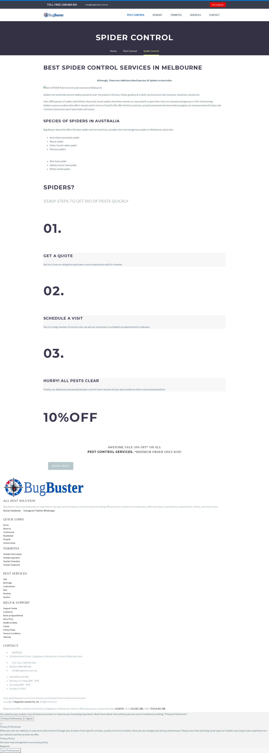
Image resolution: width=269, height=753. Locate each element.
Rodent (157, 15)
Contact (214, 15)
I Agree (29, 718)
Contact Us (8, 612)
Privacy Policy (9, 630)
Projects (6, 539)
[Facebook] (120, 4)
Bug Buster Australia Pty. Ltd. (26, 702)
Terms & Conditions (11, 633)
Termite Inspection (11, 557)
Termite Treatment (11, 565)
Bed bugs (7, 583)
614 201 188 (137, 708)
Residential (8, 535)
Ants (5, 579)
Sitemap (7, 637)
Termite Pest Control (12, 554)
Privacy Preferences (11, 718)
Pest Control (136, 15)
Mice (5, 590)
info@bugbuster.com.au (97, 4)
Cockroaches (9, 586)
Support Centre (10, 608)
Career (6, 626)
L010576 (119, 708)
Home (6, 525)
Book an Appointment (13, 615)
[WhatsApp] (125, 4)
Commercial (8, 532)
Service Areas (9, 543)
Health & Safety (10, 622)
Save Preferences (10, 750)
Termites (176, 15)
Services (195, 15)
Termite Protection (11, 561)
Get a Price (8, 619)
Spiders (6, 597)
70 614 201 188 (157, 708)
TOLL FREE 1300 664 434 (62, 4)
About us (7, 528)
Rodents (7, 593)
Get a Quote (217, 4)
